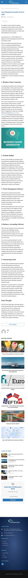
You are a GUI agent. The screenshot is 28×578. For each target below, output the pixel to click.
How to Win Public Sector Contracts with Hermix (12, 440)
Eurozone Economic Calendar (12, 423)
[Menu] (2, 2)
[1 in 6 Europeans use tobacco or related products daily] (4, 478)
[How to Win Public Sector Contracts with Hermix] (12, 433)
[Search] (26, 2)
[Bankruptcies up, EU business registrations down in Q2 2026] (4, 467)
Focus (5, 21)
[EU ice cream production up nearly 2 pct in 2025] (12, 347)
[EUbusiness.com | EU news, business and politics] (14, 2)
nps (5, 16)
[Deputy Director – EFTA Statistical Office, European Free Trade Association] (12, 399)
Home (2, 8)
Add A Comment (13, 324)
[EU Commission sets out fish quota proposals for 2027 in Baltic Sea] (12, 363)
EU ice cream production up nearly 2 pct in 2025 (12, 354)
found (10, 37)
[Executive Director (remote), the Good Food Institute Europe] (12, 381)
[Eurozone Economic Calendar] (12, 416)
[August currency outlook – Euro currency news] (4, 472)
